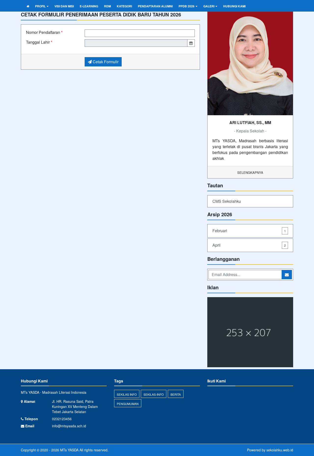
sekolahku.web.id (279, 449)
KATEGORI (124, 6)
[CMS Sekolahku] (250, 332)
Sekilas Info (127, 394)
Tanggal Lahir (39, 42)
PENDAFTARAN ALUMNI (155, 6)
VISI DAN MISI (64, 6)
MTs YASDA (68, 449)
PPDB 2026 (187, 6)
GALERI (208, 6)
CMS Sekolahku (226, 201)
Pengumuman (128, 404)
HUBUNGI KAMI (234, 6)
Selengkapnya (250, 172)
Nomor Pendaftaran (44, 32)
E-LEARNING (89, 6)
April (249, 245)
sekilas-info (154, 394)
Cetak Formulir (105, 61)
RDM (107, 6)
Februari (249, 230)
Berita (175, 394)
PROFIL (40, 6)
